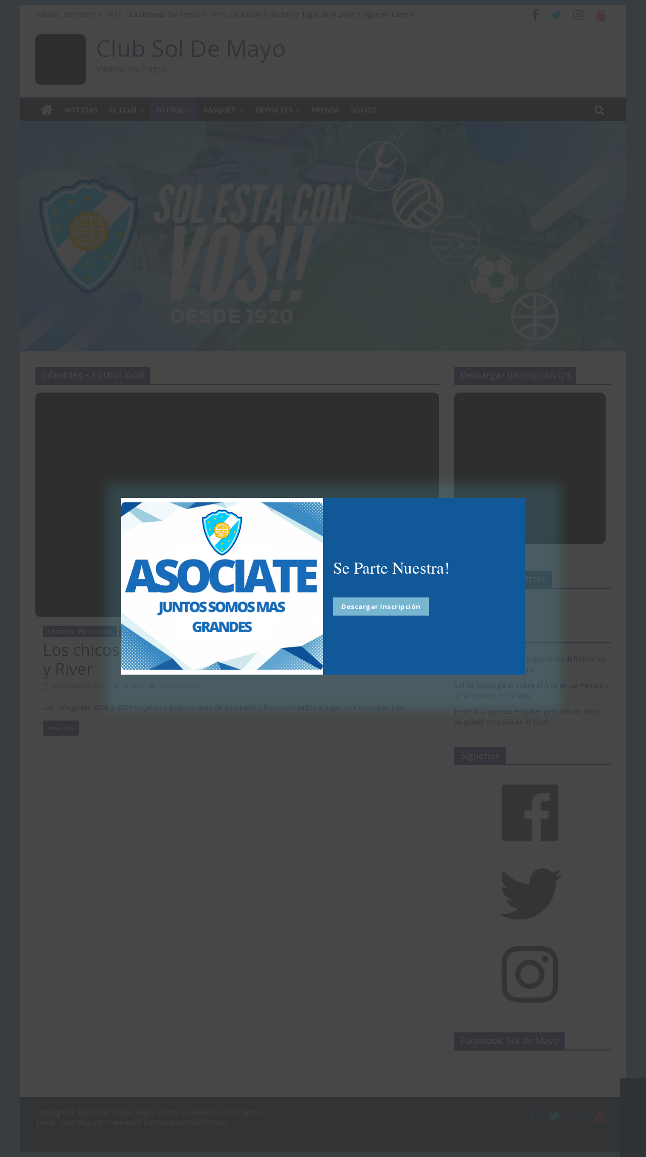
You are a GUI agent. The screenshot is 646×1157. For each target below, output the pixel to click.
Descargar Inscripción (381, 606)
